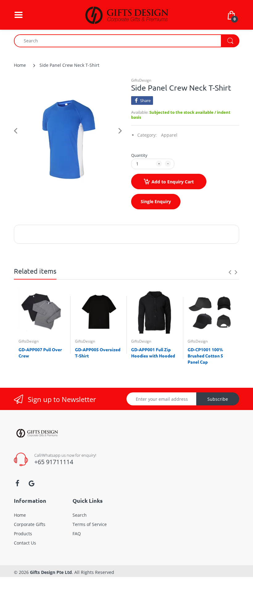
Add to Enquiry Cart (172, 182)
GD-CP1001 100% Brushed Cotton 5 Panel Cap (205, 355)
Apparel (169, 135)
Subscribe (217, 399)
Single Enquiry (156, 201)
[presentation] (230, 272)
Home (20, 65)
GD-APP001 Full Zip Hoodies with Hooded (153, 352)
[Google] (31, 483)
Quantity (139, 155)
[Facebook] (17, 483)
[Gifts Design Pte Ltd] (126, 14)
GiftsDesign (141, 80)
